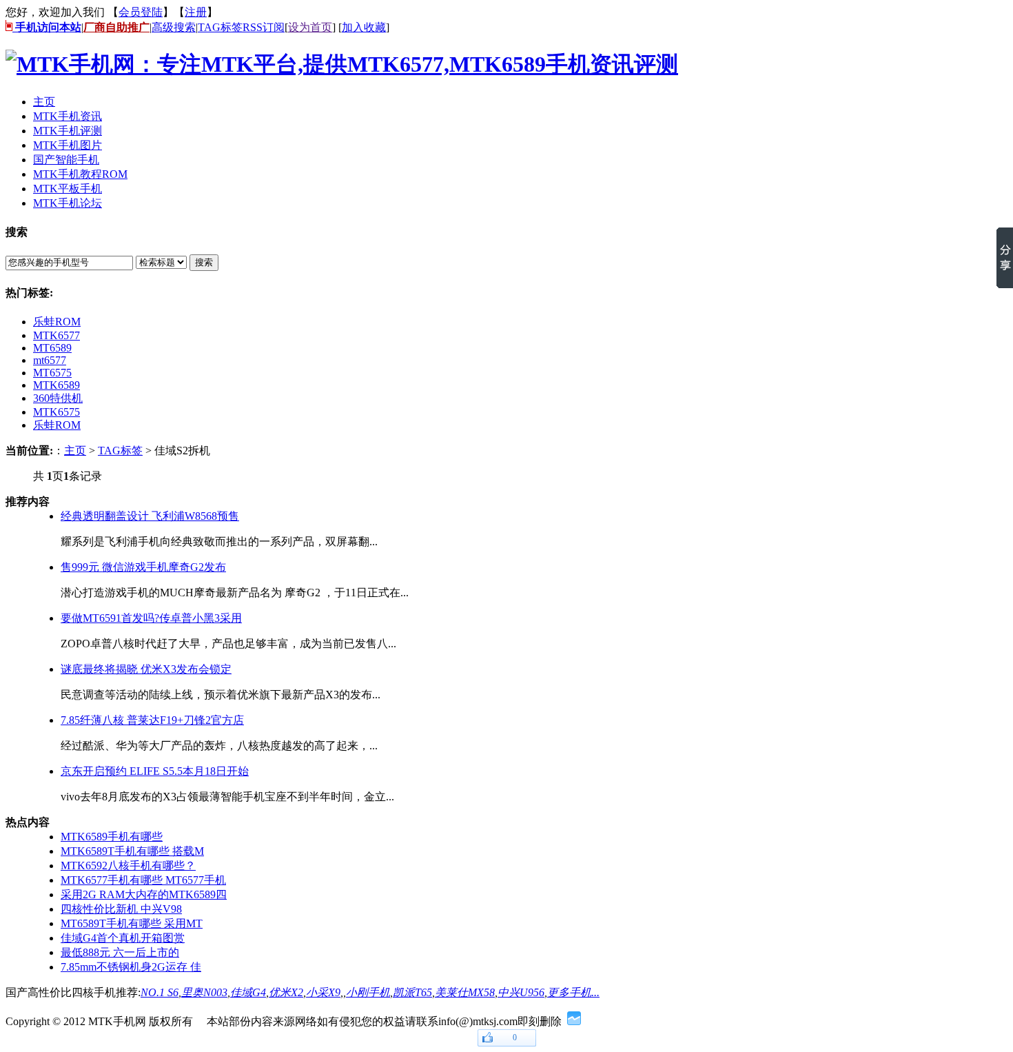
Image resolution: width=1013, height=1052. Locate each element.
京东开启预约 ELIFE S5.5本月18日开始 (155, 771)
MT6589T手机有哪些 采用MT (132, 923)
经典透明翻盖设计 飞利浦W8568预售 (150, 516)
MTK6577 (56, 335)
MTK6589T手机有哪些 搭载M (132, 851)
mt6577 (49, 360)
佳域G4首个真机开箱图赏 (123, 938)
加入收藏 (364, 27)
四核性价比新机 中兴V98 (121, 909)
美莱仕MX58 (465, 992)
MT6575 (52, 372)
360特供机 (58, 398)
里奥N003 (204, 992)
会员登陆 (141, 12)
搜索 (204, 262)
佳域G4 (248, 992)
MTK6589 (56, 385)
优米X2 (286, 992)
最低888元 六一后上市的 (120, 952)
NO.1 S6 (159, 992)
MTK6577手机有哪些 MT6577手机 (143, 880)
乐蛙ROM (57, 321)
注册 (196, 12)
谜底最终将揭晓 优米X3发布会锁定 (146, 669)
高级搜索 (174, 27)
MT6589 (52, 348)
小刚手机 (368, 992)
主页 (75, 450)
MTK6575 (56, 412)
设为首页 (310, 27)
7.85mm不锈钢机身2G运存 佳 (131, 967)
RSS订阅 (264, 27)
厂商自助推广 (116, 27)
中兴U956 (521, 992)
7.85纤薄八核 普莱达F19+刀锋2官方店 (152, 720)
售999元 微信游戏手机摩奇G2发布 (143, 567)
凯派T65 (412, 992)
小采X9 (323, 992)
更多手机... (573, 992)
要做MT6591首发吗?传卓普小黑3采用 (151, 618)
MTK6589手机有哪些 (112, 836)
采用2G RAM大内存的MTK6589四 (144, 894)
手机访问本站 (46, 27)
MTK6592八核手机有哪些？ (128, 865)
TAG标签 (220, 27)
